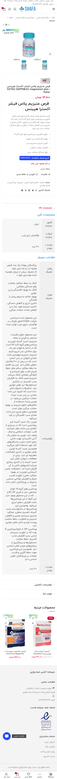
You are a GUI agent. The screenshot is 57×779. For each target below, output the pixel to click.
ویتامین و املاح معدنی (24, 17)
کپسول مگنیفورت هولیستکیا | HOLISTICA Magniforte (15, 652)
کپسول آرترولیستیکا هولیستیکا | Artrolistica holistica (42, 654)
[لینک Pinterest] (29, 190)
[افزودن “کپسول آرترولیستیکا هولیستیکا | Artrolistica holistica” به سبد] (33, 623)
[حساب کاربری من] (9, 9)
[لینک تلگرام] (22, 190)
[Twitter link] (33, 190)
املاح (10, 17)
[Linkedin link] (25, 190)
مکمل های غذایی (42, 17)
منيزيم (52, 20)
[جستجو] (15, 9)
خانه (53, 17)
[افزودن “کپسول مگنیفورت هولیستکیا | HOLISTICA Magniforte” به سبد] (5, 623)
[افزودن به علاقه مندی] (33, 618)
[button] (7, 736)
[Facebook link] (36, 190)
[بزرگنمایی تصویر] (50, 54)
